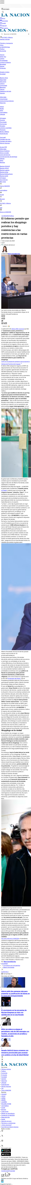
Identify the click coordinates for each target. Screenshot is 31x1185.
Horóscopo (3, 124)
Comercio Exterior (5, 62)
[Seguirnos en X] (2, 1136)
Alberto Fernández (8, 967)
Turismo (2, 120)
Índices (2, 66)
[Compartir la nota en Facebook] (2, 323)
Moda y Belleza (4, 132)
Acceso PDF (3, 147)
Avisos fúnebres (5, 151)
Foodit (4, 23)
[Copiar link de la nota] (2, 321)
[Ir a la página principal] (15, 16)
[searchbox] (15, 34)
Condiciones (5, 1171)
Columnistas (3, 99)
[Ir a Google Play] (6, 1152)
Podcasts (2, 130)
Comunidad (3, 85)
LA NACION (5, 216)
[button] (15, 121)
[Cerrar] (27, 31)
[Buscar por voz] (28, 34)
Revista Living (4, 172)
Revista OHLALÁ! (5, 166)
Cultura (2, 83)
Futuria (2, 55)
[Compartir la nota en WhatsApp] (4, 318)
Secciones (5, 21)
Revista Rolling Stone (6, 174)
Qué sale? (3, 137)
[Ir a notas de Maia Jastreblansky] (15, 249)
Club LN (4, 26)
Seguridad (3, 80)
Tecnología (3, 122)
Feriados (2, 126)
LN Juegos (3, 118)
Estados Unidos (4, 72)
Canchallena (3, 112)
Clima (1, 45)
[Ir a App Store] (6, 1155)
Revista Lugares (4, 170)
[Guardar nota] (2, 316)
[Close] (2, 1057)
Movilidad (3, 64)
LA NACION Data (5, 47)
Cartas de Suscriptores (7, 101)
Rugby (2, 108)
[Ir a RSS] (2, 1146)
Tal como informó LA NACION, (10, 938)
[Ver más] (2, 969)
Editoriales (3, 97)
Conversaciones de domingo (8, 157)
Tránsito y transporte (6, 43)
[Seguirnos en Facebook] (2, 1131)
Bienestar (3, 87)
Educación (3, 82)
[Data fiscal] (2, 1182)
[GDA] (5, 1176)
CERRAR (2, 1)
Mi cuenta (5, 28)
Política (11, 216)
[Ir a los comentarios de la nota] (4, 316)
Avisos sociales (4, 153)
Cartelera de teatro (5, 141)
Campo (2, 58)
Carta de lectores (5, 155)
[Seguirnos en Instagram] (2, 1141)
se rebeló (4, 490)
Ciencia (2, 89)
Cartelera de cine (5, 139)
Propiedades (4, 60)
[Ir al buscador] (2, 11)
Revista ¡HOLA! (4, 168)
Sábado (2, 158)
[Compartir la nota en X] (4, 323)
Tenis (1, 110)
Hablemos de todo (5, 91)
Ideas (1, 160)
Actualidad (4, 963)
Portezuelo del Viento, (14, 678)
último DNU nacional (17, 329)
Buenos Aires (4, 78)
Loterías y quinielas (6, 128)
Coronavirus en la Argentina (11, 965)
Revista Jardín (4, 176)
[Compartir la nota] (2, 318)
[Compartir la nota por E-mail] (6, 323)
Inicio (3, 18)
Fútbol (2, 107)
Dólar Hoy (3, 57)
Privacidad (12, 1171)
